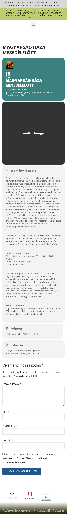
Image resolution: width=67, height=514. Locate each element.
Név (5, 412)
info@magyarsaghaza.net (29, 296)
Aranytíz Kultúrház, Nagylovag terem (23, 350)
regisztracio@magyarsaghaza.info (22, 276)
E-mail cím (9, 426)
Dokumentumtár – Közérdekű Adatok (26, 511)
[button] (33, 24)
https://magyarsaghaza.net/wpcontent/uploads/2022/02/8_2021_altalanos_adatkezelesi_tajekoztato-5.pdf (33, 310)
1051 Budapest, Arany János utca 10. (22, 353)
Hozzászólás (11, 384)
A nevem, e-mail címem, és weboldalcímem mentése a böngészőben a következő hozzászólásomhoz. (29, 458)
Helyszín (16, 345)
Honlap (7, 440)
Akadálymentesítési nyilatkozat (52, 511)
